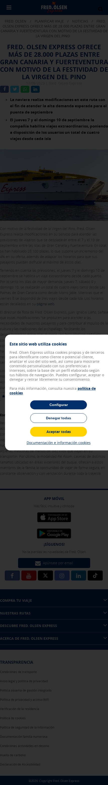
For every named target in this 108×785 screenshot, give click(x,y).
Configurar (58, 405)
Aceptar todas (58, 431)
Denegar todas (58, 418)
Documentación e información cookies (59, 442)
